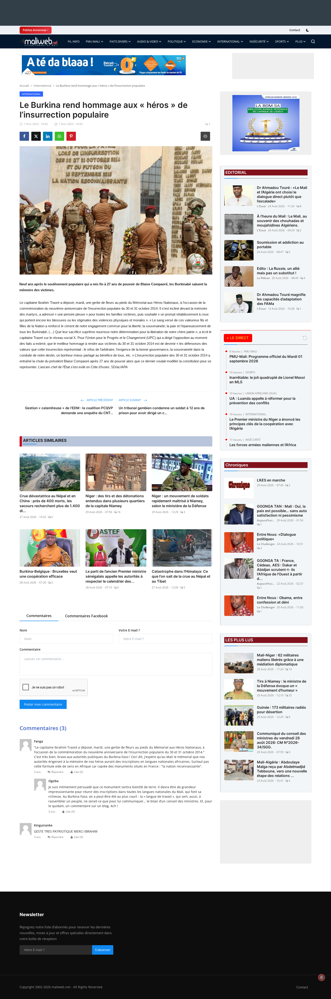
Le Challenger (266, 544)
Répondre (57, 772)
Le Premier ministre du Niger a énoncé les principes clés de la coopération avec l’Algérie (264, 424)
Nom (23, 630)
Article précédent (99, 400)
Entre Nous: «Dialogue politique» (276, 536)
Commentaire (30, 649)
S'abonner (102, 950)
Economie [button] (200, 41)
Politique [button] (175, 41)
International (42, 86)
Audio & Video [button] (147, 41)
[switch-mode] (308, 30)
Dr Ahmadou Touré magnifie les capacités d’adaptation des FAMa (281, 299)
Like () (78, 772)
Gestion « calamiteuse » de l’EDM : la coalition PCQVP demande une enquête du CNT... (69, 410)
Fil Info (73, 41)
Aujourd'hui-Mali (266, 520)
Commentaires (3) (43, 728)
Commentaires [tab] (39, 615)
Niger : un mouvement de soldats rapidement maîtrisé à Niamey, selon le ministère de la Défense (180, 501)
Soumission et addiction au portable (280, 244)
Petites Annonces (34, 30)
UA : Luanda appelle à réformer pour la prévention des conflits (262, 400)
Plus (298, 41)
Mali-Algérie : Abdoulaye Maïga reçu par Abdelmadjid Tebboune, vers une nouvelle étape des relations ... (282, 769)
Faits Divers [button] (118, 41)
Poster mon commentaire (43, 704)
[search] (313, 41)
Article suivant (130, 400)
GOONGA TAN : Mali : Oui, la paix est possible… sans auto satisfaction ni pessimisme (282, 511)
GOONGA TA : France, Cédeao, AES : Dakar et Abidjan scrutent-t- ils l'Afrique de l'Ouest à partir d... (279, 569)
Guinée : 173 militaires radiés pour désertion (281, 709)
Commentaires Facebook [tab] (86, 615)
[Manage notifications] (321, 977)
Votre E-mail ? (129, 630)
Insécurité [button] (257, 41)
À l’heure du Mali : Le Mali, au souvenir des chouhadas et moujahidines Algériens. (282, 220)
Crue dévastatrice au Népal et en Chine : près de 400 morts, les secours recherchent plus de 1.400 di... (50, 503)
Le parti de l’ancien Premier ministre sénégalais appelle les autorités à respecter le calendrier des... (116, 576)
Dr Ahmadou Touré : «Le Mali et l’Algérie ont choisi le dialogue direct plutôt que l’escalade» (282, 194)
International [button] (228, 41)
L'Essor (261, 206)
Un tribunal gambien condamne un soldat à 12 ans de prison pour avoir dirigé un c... (162, 410)
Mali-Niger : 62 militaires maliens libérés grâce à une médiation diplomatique (280, 659)
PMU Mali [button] (93, 41)
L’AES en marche (271, 480)
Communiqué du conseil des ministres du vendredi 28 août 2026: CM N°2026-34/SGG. (281, 740)
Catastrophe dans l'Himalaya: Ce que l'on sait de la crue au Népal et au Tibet (181, 576)
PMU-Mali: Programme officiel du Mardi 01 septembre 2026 (265, 358)
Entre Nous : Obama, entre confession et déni (279, 599)
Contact (294, 30)
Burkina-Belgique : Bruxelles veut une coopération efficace (48, 574)
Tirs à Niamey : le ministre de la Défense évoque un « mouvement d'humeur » (281, 685)
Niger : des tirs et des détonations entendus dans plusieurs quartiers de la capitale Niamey (115, 501)
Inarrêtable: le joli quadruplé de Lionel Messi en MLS (267, 379)
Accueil (24, 86)
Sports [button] (280, 41)
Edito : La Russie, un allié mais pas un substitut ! (278, 270)
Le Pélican (263, 278)
